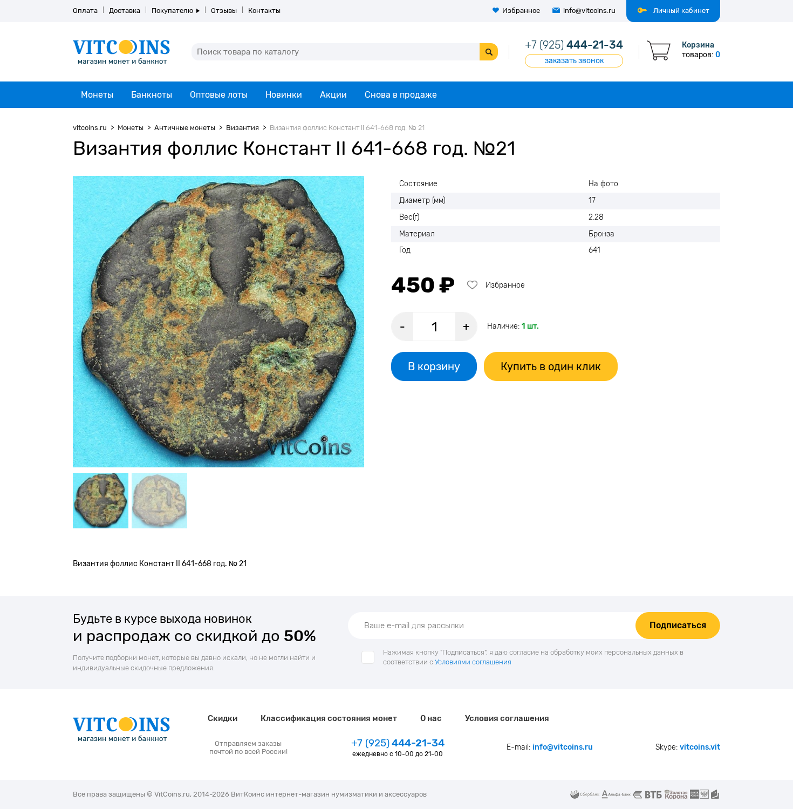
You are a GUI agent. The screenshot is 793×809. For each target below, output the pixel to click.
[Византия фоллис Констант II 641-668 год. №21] (218, 321)
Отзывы (224, 10)
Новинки (283, 95)
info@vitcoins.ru (589, 10)
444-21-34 (574, 44)
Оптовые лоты (219, 95)
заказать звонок (574, 60)
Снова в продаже (401, 95)
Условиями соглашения (473, 662)
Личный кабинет (681, 10)
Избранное (521, 10)
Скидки (222, 718)
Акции (333, 95)
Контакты (264, 10)
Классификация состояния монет (329, 718)
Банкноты (151, 95)
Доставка (124, 10)
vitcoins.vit (700, 747)
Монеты (97, 95)
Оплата (85, 10)
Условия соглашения (507, 718)
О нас (431, 718)
